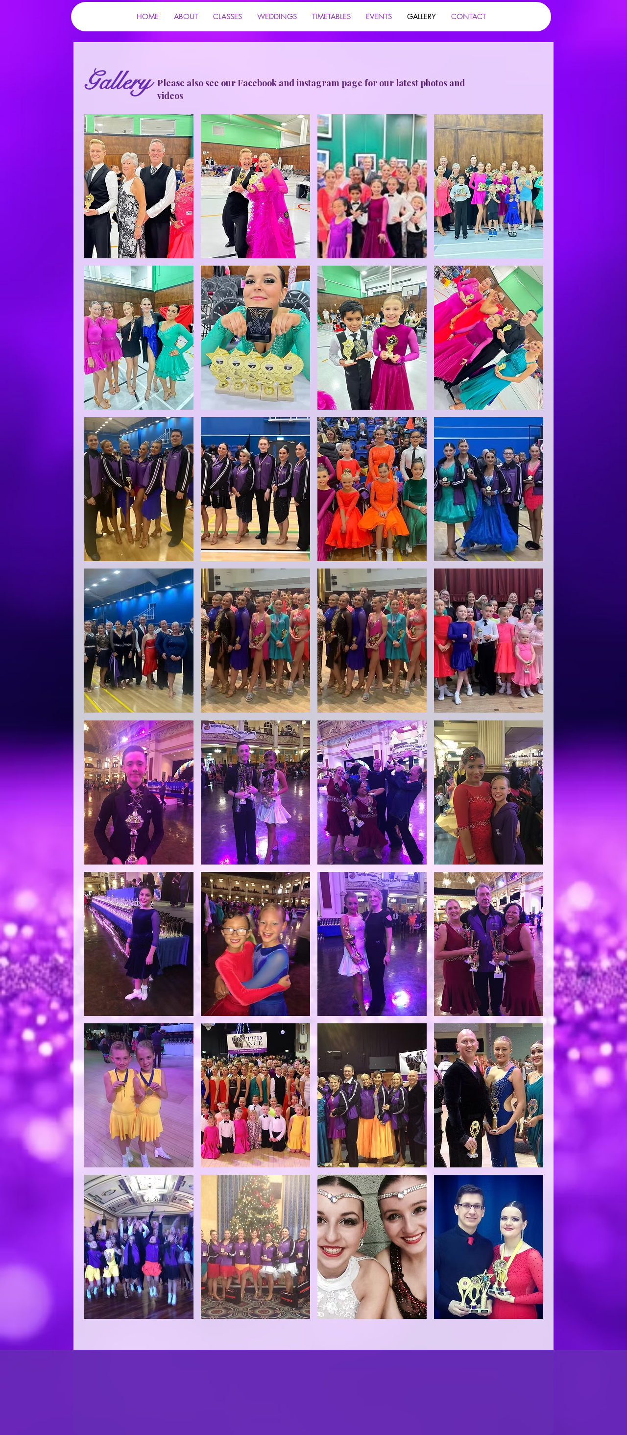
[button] (138, 186)
